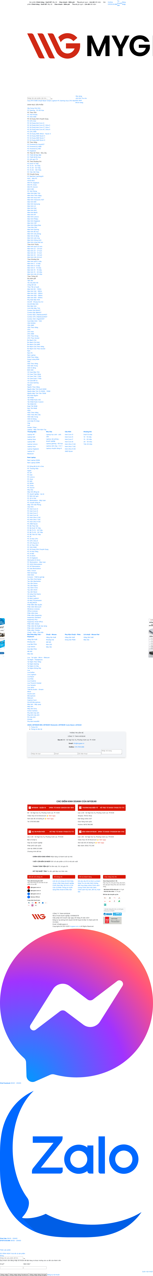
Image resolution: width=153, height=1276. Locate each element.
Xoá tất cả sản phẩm (18, 1253)
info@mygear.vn (78, 743)
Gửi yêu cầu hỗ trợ (84, 881)
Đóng (2, 1255)
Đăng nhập (4, 1275)
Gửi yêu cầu (76, 756)
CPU (70, 101)
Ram (74, 101)
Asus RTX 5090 (32, 101)
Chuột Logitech (52, 101)
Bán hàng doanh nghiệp (66, 883)
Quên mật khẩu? (147, 1271)
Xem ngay (52, 816)
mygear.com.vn (75, 926)
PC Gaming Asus (63, 101)
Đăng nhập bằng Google (38, 1275)
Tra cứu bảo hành (87, 883)
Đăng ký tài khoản (53, 1275)
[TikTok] (28, 890)
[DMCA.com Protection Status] (117, 914)
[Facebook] (28, 893)
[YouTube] (28, 887)
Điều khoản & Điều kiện (64, 889)
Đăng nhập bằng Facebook (19, 1275)
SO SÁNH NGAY (5, 1253)
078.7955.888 (79, 747)
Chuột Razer (42, 101)
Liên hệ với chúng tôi (60, 881)
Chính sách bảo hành (89, 887)
